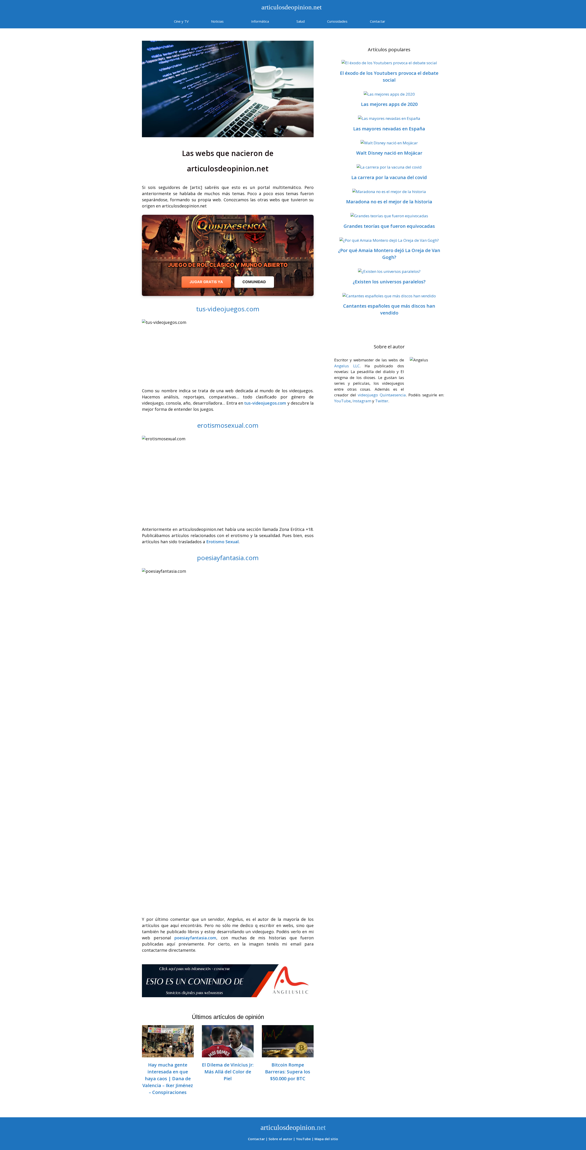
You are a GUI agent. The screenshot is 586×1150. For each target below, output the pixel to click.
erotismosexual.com (227, 425)
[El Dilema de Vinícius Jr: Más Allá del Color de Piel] (228, 1054)
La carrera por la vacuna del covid (389, 177)
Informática (260, 21)
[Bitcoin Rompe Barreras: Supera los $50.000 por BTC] (288, 1054)
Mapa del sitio (326, 1139)
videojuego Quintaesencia (382, 395)
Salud (300, 21)
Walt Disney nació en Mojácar (389, 153)
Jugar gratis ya (206, 281)
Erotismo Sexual (222, 541)
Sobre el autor (280, 1139)
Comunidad (254, 281)
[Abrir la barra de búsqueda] (409, 21)
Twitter (381, 400)
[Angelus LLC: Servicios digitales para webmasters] (228, 980)
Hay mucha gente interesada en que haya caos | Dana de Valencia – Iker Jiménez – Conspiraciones (167, 1078)
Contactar (377, 21)
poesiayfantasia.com (228, 557)
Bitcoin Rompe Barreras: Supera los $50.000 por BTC (287, 1072)
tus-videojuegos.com (227, 308)
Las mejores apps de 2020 (389, 104)
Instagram (362, 400)
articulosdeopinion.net (291, 7)
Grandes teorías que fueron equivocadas (389, 226)
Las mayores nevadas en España (389, 129)
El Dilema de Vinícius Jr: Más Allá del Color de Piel (228, 1072)
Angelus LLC (347, 365)
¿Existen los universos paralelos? (389, 282)
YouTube (342, 400)
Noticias (217, 21)
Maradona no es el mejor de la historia (389, 202)
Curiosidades (337, 21)
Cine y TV (181, 21)
